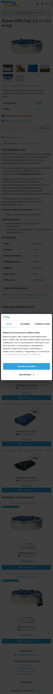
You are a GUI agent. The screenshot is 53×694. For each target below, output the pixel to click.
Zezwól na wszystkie (26, 366)
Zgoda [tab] (9, 324)
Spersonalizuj (25, 374)
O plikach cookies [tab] (42, 324)
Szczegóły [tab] (24, 324)
